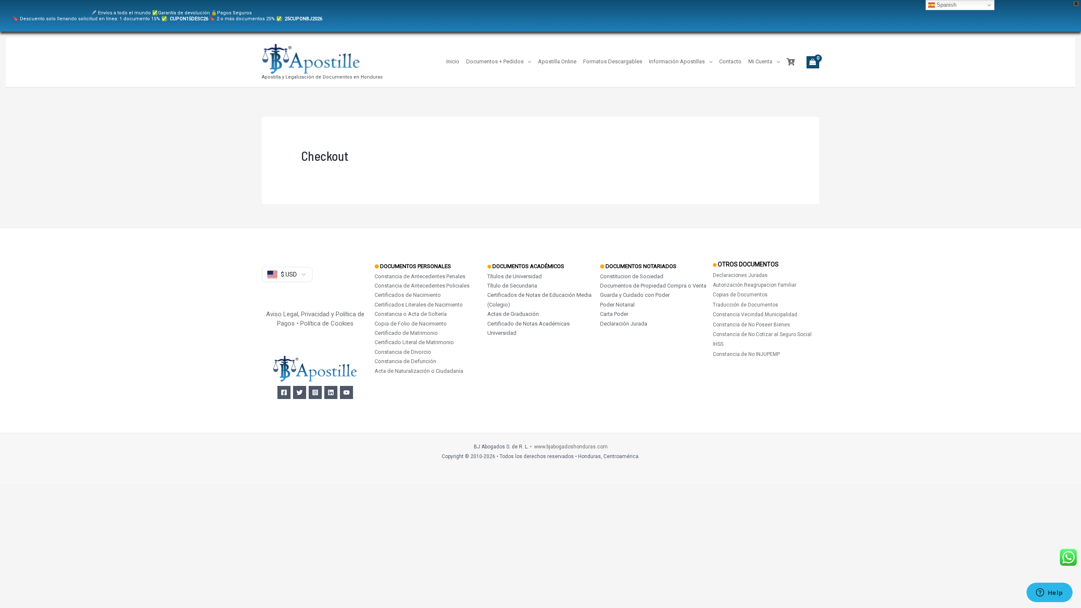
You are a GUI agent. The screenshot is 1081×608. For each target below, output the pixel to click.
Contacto (730, 61)
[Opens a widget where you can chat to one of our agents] (1049, 593)
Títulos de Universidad (514, 276)
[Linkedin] (330, 392)
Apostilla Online (557, 61)
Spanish (945, 5)
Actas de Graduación (513, 314)
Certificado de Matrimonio (406, 333)
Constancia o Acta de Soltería (411, 314)
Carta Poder (614, 314)
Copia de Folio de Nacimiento (411, 323)
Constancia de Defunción (405, 361)
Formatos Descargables (612, 61)
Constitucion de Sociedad (631, 276)
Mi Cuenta (760, 61)
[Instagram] (315, 392)
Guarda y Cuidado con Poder (635, 295)
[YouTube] (346, 392)
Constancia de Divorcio (403, 352)
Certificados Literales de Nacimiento (419, 304)
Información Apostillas (677, 61)
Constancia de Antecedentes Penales (420, 276)
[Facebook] (284, 392)
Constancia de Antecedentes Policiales (422, 285)
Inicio (452, 61)
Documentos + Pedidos (495, 61)
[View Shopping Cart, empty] (813, 62)
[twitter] (299, 392)
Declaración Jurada (623, 323)
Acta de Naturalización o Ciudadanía (419, 371)
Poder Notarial (617, 304)
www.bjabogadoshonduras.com (571, 447)
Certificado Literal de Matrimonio (414, 342)
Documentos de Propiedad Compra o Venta (653, 285)
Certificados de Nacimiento (408, 295)
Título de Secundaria (512, 285)
